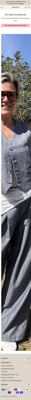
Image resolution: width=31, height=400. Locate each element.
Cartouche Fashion (11, 396)
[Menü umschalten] (2, 7)
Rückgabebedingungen (8, 369)
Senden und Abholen (7, 366)
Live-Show (4, 371)
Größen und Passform (7, 377)
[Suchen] (25, 7)
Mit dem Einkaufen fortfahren (16, 25)
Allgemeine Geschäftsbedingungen (11, 380)
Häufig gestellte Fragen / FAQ (9, 374)
